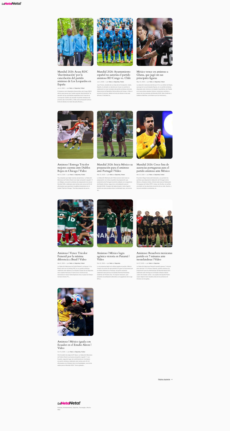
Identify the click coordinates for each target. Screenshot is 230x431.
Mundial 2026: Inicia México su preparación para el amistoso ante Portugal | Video (115, 168)
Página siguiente (165, 379)
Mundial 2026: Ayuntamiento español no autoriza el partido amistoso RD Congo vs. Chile (114, 75)
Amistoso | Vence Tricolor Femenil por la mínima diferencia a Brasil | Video (72, 256)
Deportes (77, 88)
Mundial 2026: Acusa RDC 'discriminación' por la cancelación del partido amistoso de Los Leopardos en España (74, 78)
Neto (70, 88)
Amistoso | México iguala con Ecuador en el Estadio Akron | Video (74, 345)
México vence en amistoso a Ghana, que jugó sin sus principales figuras (152, 75)
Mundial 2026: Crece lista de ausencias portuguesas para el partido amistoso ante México (153, 168)
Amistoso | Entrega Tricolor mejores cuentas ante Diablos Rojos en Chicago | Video (74, 168)
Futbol (82, 88)
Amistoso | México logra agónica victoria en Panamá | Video (113, 256)
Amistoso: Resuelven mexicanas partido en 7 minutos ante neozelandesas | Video (154, 256)
